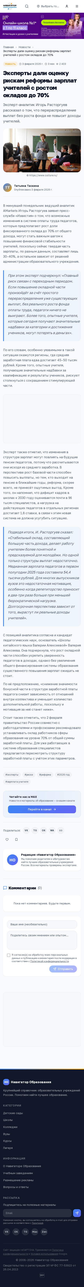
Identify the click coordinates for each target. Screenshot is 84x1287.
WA (52, 830)
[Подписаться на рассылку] (77, 1213)
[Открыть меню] (77, 6)
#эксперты (11, 774)
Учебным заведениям (18, 1173)
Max (34, 1231)
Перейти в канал (40, 809)
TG (35, 830)
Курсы (7, 1140)
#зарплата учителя (16, 781)
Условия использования (44, 1253)
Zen (44, 1231)
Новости (24, 47)
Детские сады (13, 1113)
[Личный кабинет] (67, 6)
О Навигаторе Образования (22, 1166)
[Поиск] (26, 6)
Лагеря (8, 1147)
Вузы (6, 1134)
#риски (29, 774)
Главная (8, 47)
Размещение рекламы (18, 1180)
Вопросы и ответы (16, 1187)
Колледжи (10, 1127)
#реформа (45, 774)
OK (44, 830)
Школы (8, 1120)
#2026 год (63, 774)
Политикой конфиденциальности (49, 961)
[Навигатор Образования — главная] (10, 6)
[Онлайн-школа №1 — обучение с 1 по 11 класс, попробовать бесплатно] (42, 26)
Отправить (65, 969)
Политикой (37, 1223)
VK (26, 830)
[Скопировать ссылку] (60, 830)
